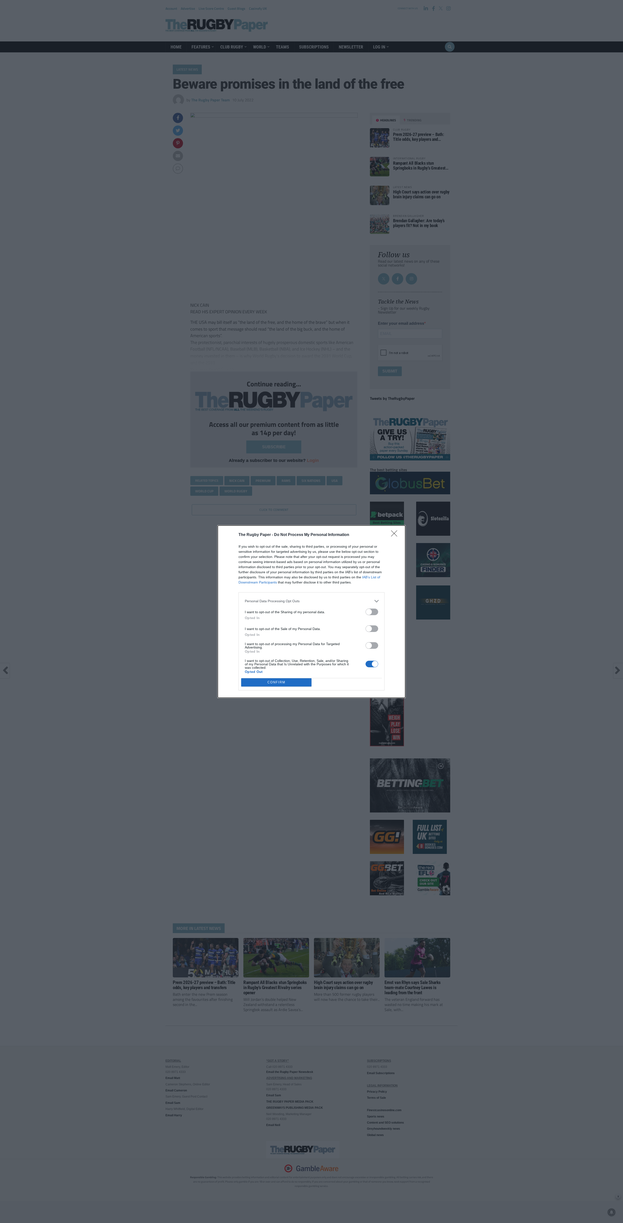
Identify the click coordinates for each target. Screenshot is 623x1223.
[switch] (372, 612)
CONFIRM (276, 682)
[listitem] (311, 601)
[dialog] (311, 612)
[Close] (395, 535)
